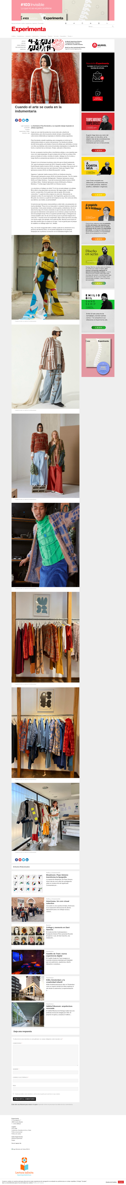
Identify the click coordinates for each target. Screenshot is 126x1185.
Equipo (13, 1140)
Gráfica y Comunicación (53, 872)
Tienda (69, 36)
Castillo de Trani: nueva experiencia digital (56, 955)
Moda (27, 131)
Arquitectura (20, 36)
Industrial (28, 36)
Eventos (50, 36)
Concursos (43, 36)
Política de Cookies (38, 1183)
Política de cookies (16, 1133)
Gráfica (14, 36)
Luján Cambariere (25, 126)
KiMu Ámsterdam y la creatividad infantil (55, 981)
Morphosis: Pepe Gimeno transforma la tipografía (57, 876)
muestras (24, 133)
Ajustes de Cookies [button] (111, 1182)
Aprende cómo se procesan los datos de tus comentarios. (55, 1104)
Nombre (16, 1069)
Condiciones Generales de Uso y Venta (21, 1130)
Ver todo (56, 36)
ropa (28, 133)
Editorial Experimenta (17, 1138)
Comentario (17, 1043)
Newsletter (63, 36)
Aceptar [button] (121, 1182)
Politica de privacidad (17, 1132)
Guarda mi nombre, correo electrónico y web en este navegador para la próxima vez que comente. (37, 1094)
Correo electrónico (21, 1077)
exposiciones (22, 131)
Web (14, 1085)
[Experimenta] (29, 29)
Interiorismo (35, 36)
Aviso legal (14, 1128)
